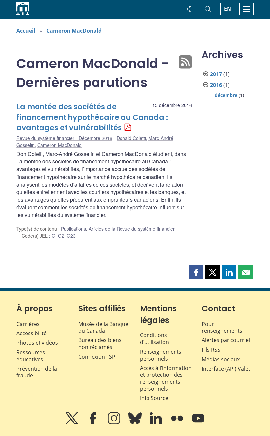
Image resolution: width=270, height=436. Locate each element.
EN (227, 8)
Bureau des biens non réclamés (100, 343)
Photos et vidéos (37, 342)
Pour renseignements (222, 327)
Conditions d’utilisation (154, 339)
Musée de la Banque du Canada (103, 327)
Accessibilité (31, 333)
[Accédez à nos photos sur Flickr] (177, 422)
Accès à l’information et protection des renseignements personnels (166, 378)
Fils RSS (211, 349)
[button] (196, 272)
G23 (71, 235)
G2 (61, 235)
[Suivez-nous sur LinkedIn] (156, 422)
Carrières (28, 324)
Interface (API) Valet (226, 368)
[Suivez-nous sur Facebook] (93, 422)
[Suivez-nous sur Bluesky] (135, 422)
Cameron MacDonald (74, 30)
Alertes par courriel (226, 340)
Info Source (154, 398)
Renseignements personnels (160, 355)
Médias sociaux (221, 359)
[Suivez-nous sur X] (72, 422)
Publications (73, 228)
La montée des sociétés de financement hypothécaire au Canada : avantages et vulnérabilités (92, 117)
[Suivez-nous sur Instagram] (114, 422)
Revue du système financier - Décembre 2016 (64, 138)
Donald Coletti (131, 138)
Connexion (96, 356)
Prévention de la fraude (36, 372)
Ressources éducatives (30, 356)
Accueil (25, 30)
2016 (216, 85)
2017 (216, 74)
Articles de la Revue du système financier (132, 228)
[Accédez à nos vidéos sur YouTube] (198, 422)
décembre (226, 95)
